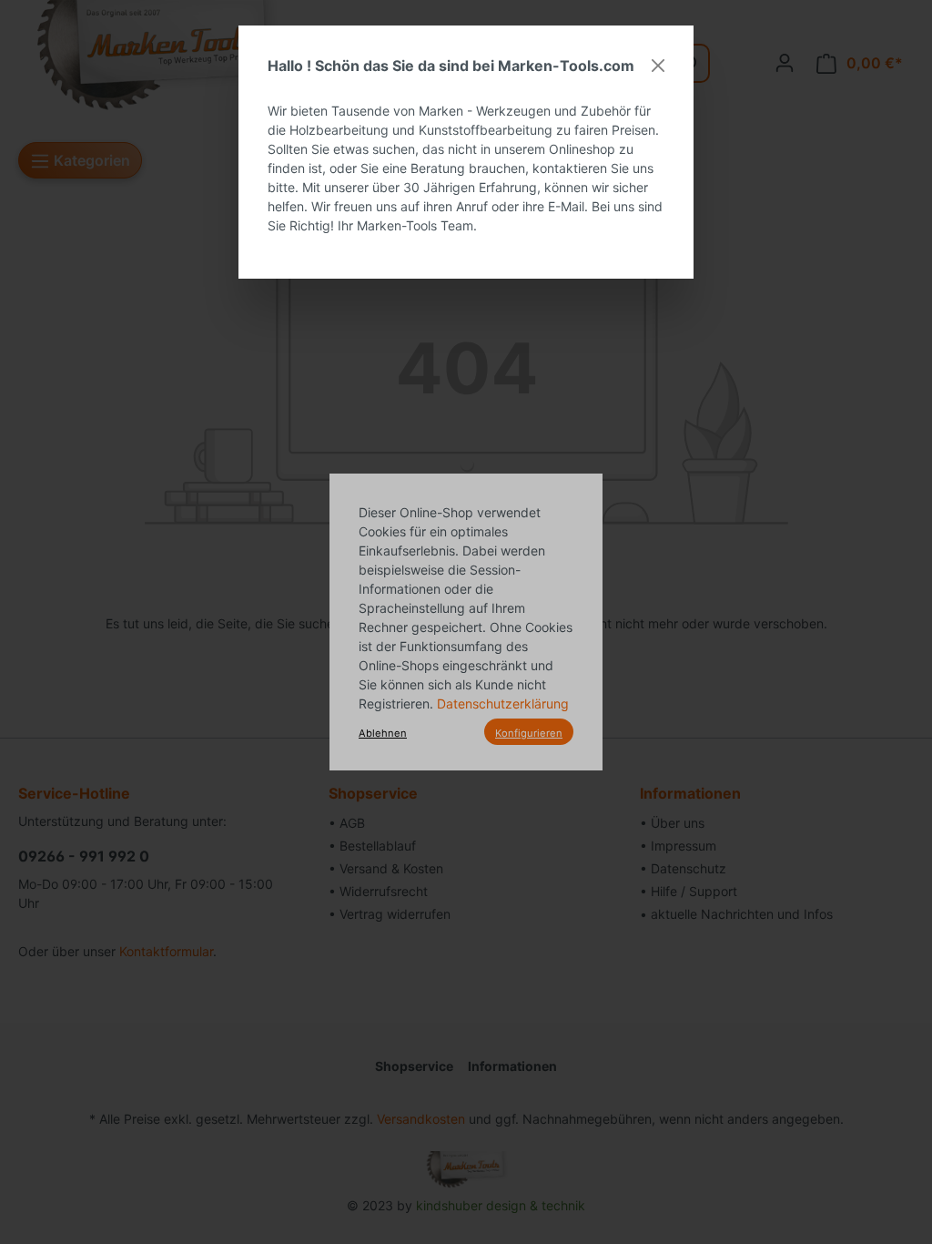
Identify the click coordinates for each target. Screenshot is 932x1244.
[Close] (658, 65)
